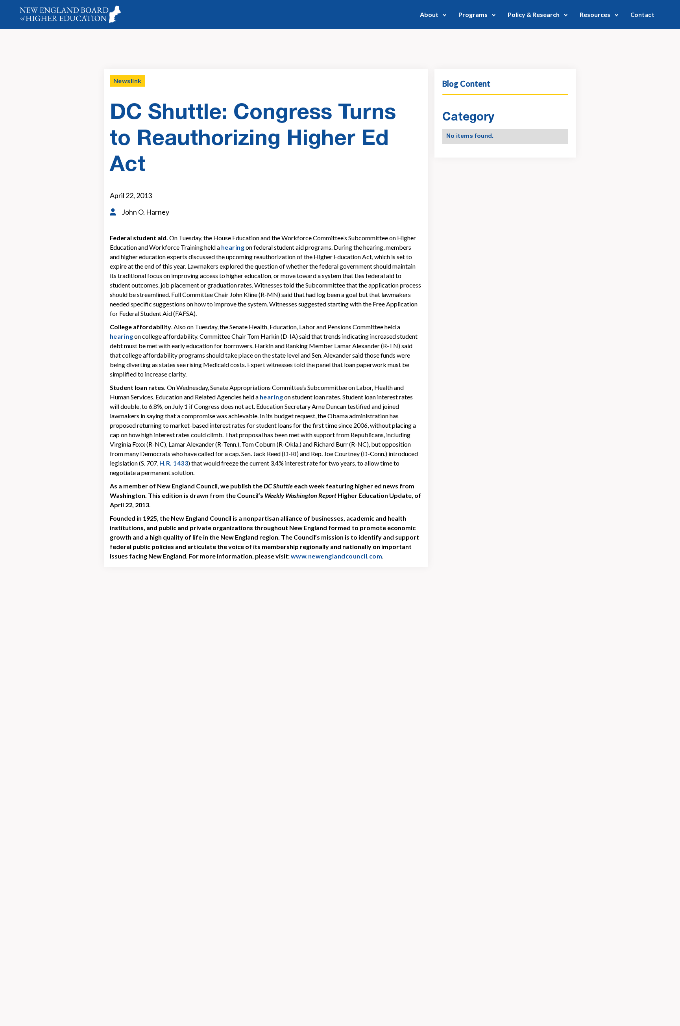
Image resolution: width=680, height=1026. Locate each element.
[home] (70, 14)
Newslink (127, 80)
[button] (433, 14)
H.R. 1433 (173, 463)
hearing (232, 247)
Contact (642, 14)
